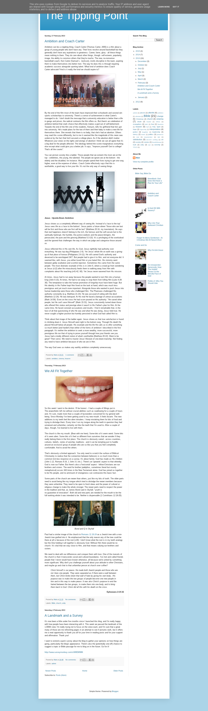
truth (134, 145)
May (140, 72)
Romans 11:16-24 (89, 534)
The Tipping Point (86, 15)
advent (142, 113)
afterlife (151, 113)
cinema (61, 358)
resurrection (148, 137)
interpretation (155, 129)
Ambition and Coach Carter (65, 41)
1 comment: (70, 355)
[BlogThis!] (82, 355)
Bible (53, 603)
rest (137, 137)
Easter (149, 122)
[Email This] (79, 355)
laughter (145, 132)
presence (160, 134)
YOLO (135, 147)
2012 (138, 102)
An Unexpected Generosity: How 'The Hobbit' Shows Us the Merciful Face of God (154, 270)
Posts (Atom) (61, 675)
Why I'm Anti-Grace (155, 250)
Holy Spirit (156, 127)
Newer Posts (50, 671)
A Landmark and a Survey (64, 615)
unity (64, 603)
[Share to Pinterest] (90, 355)
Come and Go (141, 245)
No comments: (71, 599)
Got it (176, 7)
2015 (138, 51)
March (140, 79)
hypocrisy (143, 129)
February (142, 83)
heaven (67, 358)
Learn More (164, 7)
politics (150, 134)
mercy (135, 134)
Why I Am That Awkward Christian (155, 224)
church (58, 603)
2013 (138, 58)
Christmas (140, 119)
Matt (138, 158)
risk (159, 137)
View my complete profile (143, 162)
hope (135, 129)
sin (162, 139)
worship (157, 145)
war (149, 145)
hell (147, 127)
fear (152, 124)
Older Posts (118, 671)
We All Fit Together (58, 371)
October (141, 65)
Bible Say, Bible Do (143, 173)
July (140, 68)
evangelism (137, 124)
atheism (138, 116)
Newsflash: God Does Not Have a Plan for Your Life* (155, 181)
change (160, 116)
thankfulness (156, 142)
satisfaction (137, 139)
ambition (55, 358)
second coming (151, 139)
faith (146, 124)
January (141, 97)
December (142, 61)
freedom (160, 124)
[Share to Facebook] (87, 355)
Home (84, 671)
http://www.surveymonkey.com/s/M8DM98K (64, 652)
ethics (158, 122)
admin (54, 663)
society (138, 142)
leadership (156, 132)
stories (146, 142)
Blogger (115, 691)
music (143, 134)
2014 (138, 55)
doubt (139, 122)
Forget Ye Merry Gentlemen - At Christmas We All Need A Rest (149, 239)
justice (135, 132)
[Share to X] (84, 355)
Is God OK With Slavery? (154, 209)
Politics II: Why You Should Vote (155, 282)
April (140, 76)
